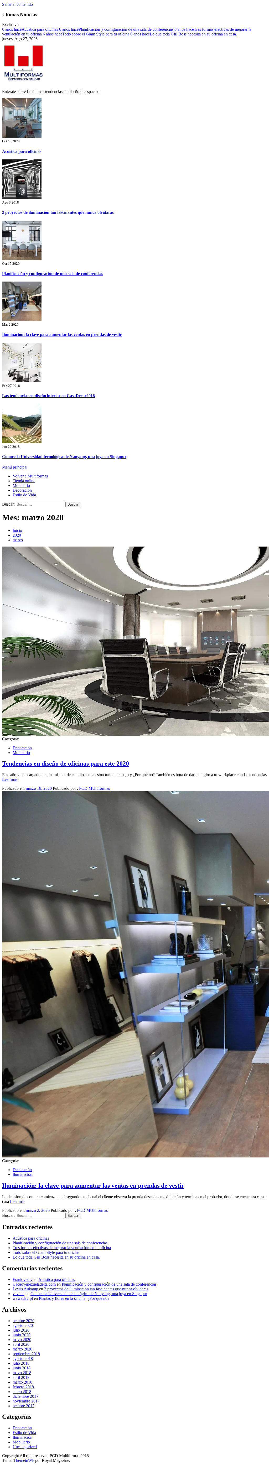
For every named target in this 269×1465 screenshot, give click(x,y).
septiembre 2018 (26, 1354)
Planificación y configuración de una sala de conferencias (116, 29)
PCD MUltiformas (94, 788)
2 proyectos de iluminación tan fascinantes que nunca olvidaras (58, 212)
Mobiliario (21, 485)
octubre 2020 (23, 1320)
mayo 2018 (22, 1372)
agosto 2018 (23, 1358)
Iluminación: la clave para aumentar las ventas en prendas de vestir (62, 334)
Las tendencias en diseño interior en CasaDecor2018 (48, 395)
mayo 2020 (22, 1339)
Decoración (22, 490)
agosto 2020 (23, 1325)
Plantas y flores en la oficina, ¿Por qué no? (74, 1298)
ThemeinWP (24, 1460)
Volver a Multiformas (30, 476)
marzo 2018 (22, 1382)
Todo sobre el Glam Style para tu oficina (86, 34)
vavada (18, 1293)
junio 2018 (21, 1368)
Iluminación (22, 1174)
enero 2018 (22, 1391)
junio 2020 (21, 1335)
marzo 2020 (22, 1349)
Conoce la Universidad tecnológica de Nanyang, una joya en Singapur (64, 456)
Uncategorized (25, 1447)
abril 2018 (21, 1377)
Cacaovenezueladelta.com (34, 1284)
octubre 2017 (23, 1406)
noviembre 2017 (26, 1401)
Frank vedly (23, 1279)
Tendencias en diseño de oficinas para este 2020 (65, 763)
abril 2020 (21, 1344)
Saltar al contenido (17, 4)
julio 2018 (21, 1363)
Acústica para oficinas (30, 29)
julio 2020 (21, 1330)
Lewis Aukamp (25, 1289)
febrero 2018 (23, 1387)
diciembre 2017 (25, 1396)
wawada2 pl (23, 1298)
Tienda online (24, 481)
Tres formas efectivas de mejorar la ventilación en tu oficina (62, 1247)
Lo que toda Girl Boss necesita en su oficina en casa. (183, 34)
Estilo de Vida (24, 495)
